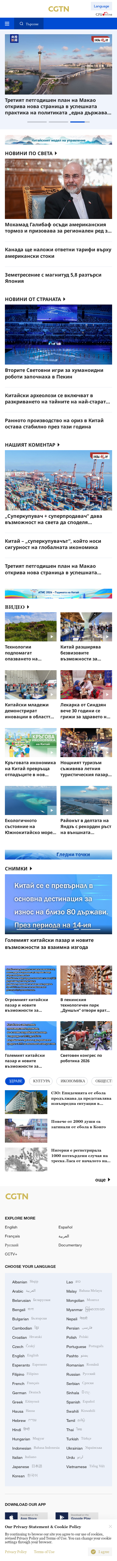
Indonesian (36, 1447)
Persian (79, 1327)
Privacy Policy (16, 1552)
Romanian (82, 1364)
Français (12, 1236)
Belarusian (31, 1300)
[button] (37, 122)
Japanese (27, 1466)
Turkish (78, 1438)
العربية (64, 1236)
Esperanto (29, 1364)
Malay (84, 1290)
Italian (24, 1457)
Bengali (23, 1309)
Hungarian (28, 1438)
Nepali (76, 1318)
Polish (77, 1337)
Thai (74, 1429)
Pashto (77, 1355)
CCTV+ (11, 1254)
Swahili (80, 1410)
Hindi (21, 1429)
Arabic (24, 1290)
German (26, 1392)
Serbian (80, 1383)
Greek (25, 1401)
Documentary (70, 1245)
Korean (25, 1475)
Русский (12, 1245)
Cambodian (25, 1327)
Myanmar (85, 1309)
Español (65, 1227)
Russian (80, 1374)
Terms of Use (44, 1552)
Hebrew (24, 1420)
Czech (23, 1346)
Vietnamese (85, 1466)
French (25, 1383)
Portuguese (84, 1346)
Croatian (27, 1337)
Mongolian (82, 1300)
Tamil (75, 1420)
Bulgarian (29, 1318)
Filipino (25, 1374)
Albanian (25, 1281)
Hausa (23, 1410)
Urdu (74, 1457)
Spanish (80, 1401)
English (11, 1227)
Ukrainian (84, 1447)
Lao (73, 1281)
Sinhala (78, 1392)
